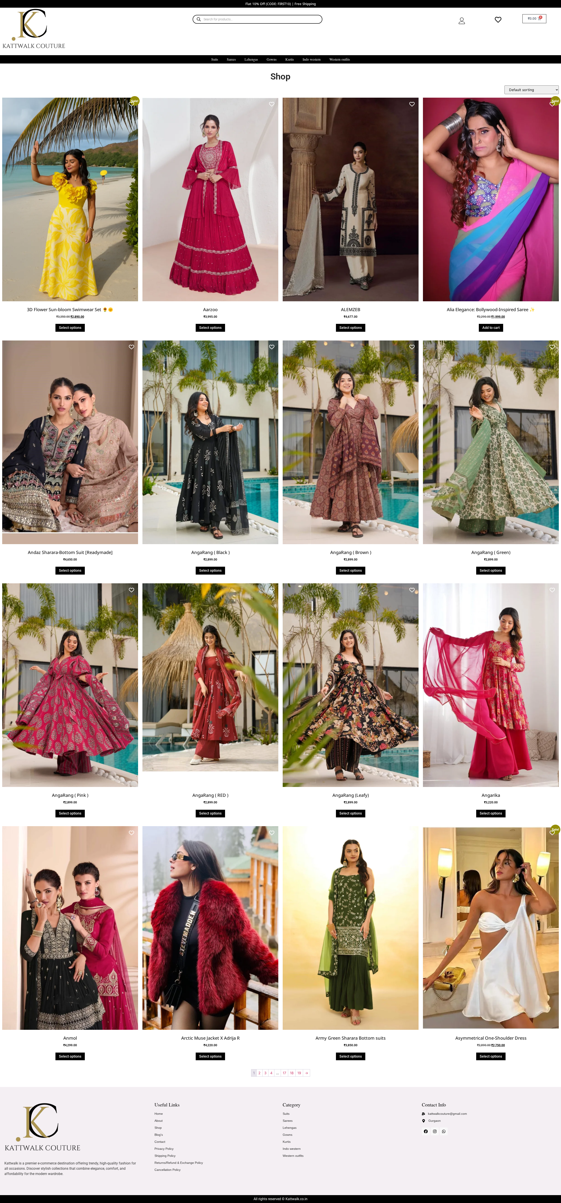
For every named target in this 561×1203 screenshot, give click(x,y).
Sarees (231, 59)
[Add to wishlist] (131, 104)
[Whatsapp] (444, 1131)
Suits (214, 59)
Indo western (312, 59)
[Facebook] (426, 1131)
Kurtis (289, 59)
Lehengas (251, 59)
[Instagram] (435, 1131)
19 (299, 1073)
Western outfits (339, 59)
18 (292, 1073)
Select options (70, 328)
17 (284, 1073)
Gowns (272, 59)
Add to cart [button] (491, 328)
